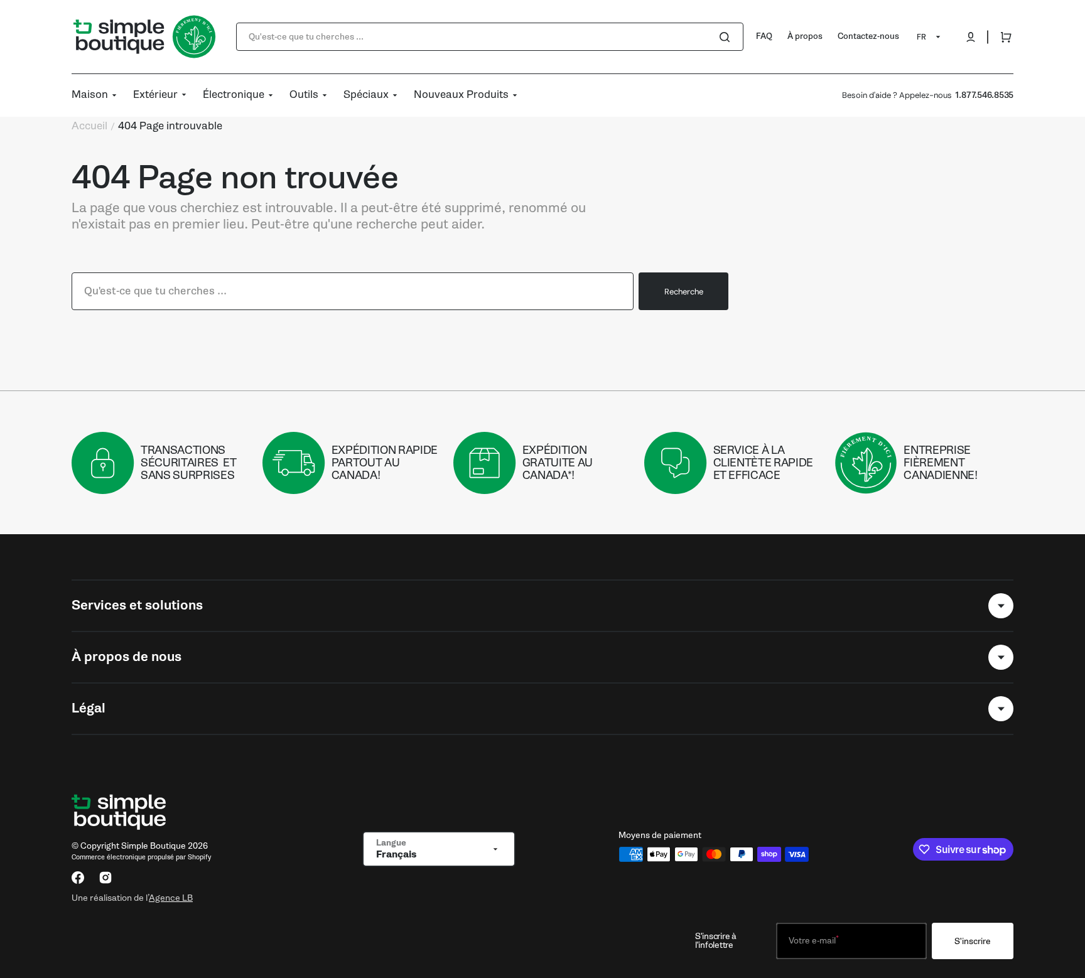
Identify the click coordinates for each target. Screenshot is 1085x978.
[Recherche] (727, 37)
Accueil (89, 126)
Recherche (683, 291)
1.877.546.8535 (984, 95)
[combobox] (489, 37)
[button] (971, 37)
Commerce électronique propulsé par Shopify (141, 857)
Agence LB (171, 897)
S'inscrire (972, 941)
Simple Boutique (153, 846)
